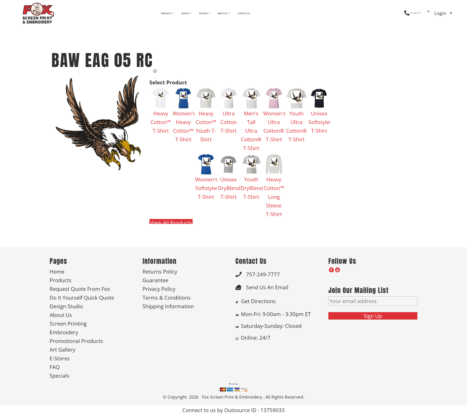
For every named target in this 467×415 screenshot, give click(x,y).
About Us (61, 314)
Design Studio (66, 306)
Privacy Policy (159, 288)
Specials (59, 375)
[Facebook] (331, 269)
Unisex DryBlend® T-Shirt (231, 188)
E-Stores (60, 358)
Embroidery (64, 332)
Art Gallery (62, 349)
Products (60, 280)
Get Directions (258, 301)
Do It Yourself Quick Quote (82, 297)
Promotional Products (76, 341)
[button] (167, 13)
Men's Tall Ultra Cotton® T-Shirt (251, 131)
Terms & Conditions (167, 297)
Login (440, 13)
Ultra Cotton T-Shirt (228, 122)
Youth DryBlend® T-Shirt (254, 188)
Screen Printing (68, 323)
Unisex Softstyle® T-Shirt (321, 122)
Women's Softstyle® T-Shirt (207, 188)
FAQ (55, 367)
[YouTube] (337, 269)
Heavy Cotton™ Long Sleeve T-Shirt (274, 197)
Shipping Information (168, 306)
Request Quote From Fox (80, 288)
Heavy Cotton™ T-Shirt (160, 122)
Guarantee (155, 280)
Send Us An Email (267, 287)
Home (57, 271)
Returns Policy (160, 271)
